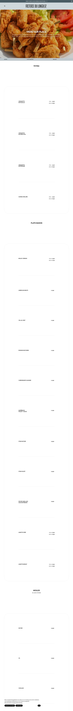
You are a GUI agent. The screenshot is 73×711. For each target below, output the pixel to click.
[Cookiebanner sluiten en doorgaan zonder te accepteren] (39, 706)
